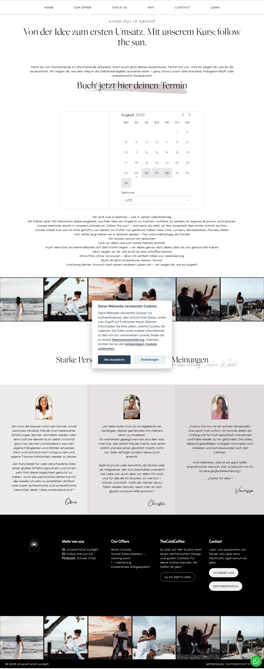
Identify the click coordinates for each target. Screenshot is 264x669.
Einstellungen (149, 359)
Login (214, 7)
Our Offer (82, 7)
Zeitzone (127, 192)
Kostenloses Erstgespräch (130, 566)
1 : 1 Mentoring (121, 562)
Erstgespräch (225, 586)
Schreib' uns (223, 572)
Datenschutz (237, 664)
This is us (119, 7)
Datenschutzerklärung (128, 339)
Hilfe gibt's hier (177, 577)
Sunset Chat (86, 558)
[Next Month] (189, 115)
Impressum (215, 664)
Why (150, 7)
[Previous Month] (183, 115)
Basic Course (121, 549)
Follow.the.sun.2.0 (80, 553)
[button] (146, 173)
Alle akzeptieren (114, 359)
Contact (182, 7)
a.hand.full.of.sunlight (82, 549)
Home (49, 7)
